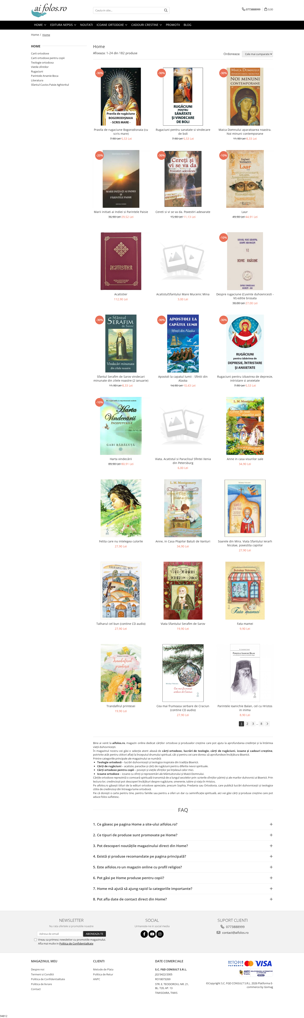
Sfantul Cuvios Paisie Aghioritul (50, 85)
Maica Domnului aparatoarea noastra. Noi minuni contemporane (245, 132)
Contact (36, 989)
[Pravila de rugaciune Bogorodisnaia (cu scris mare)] (121, 97)
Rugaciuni (37, 71)
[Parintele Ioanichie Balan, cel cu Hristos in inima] (245, 673)
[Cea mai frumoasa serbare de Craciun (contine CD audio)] (183, 673)
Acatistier (120, 294)
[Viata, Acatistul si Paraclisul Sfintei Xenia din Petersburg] (183, 426)
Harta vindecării (121, 459)
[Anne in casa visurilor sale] (245, 426)
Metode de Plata (103, 969)
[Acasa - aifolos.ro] (51, 10)
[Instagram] (160, 934)
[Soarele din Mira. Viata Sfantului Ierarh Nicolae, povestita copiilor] (245, 508)
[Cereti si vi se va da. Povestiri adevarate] (183, 179)
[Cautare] (166, 10)
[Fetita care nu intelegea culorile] (121, 508)
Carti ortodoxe (40, 53)
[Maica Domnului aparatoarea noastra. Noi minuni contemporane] (245, 97)
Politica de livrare (41, 984)
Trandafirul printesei (121, 706)
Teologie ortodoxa (42, 62)
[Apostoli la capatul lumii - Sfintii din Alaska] (183, 344)
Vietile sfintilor (40, 67)
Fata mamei (245, 624)
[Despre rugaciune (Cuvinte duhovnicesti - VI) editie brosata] (245, 261)
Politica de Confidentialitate (76, 943)
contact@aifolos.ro (235, 932)
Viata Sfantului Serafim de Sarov (183, 624)
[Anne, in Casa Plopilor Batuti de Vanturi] (183, 508)
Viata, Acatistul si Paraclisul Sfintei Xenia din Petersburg (183, 461)
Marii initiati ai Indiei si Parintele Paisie (121, 212)
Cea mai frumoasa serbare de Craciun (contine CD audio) (183, 708)
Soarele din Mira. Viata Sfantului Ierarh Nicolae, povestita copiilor (245, 543)
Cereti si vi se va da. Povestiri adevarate (183, 212)
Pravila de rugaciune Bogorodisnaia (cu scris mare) (121, 132)
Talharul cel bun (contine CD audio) (120, 624)
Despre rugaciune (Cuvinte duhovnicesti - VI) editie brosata (245, 296)
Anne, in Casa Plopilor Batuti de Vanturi (183, 541)
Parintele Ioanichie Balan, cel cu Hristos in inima (245, 708)
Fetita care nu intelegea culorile (121, 541)
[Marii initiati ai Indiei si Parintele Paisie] (121, 179)
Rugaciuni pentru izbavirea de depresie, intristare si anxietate (245, 378)
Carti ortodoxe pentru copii (48, 58)
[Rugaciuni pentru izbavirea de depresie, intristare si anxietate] (245, 344)
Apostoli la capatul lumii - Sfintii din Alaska (183, 378)
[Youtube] (152, 934)
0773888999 (235, 927)
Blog (187, 25)
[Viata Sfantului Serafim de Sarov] (183, 591)
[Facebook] (144, 934)
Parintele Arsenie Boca (44, 76)
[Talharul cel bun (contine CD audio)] (121, 591)
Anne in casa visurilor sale (245, 459)
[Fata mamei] (245, 591)
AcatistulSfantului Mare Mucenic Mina (182, 294)
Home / (36, 35)
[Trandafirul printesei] (121, 673)
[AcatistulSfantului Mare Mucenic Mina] (183, 261)
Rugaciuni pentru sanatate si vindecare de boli (183, 132)
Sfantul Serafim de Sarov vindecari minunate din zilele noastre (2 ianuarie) (120, 378)
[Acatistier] (121, 261)
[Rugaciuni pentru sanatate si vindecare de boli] (183, 97)
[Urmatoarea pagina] (267, 723)
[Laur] (245, 179)
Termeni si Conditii (42, 974)
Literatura (37, 80)
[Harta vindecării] (121, 426)
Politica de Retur (103, 974)
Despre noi (37, 969)
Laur (245, 212)
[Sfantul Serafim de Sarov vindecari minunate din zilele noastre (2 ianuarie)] (121, 344)
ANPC (96, 979)
